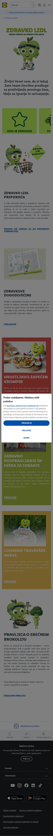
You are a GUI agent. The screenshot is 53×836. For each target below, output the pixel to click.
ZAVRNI (26, 438)
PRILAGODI (26, 430)
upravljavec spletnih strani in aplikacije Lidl (22, 405)
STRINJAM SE (26, 423)
